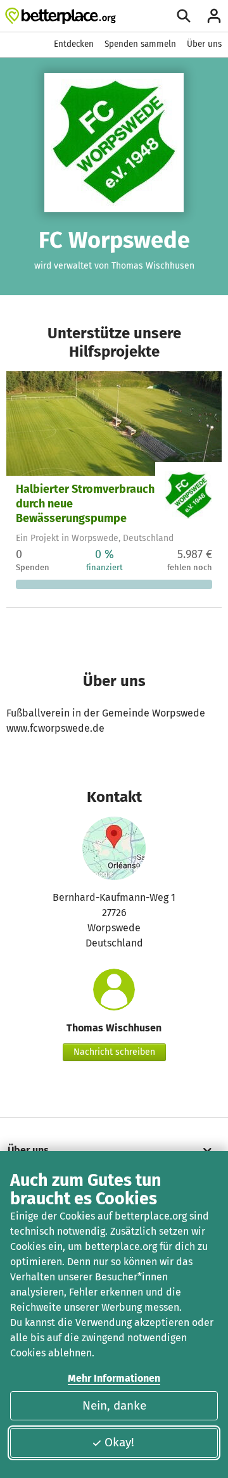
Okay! (119, 1442)
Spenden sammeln (140, 44)
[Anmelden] (214, 15)
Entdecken (74, 44)
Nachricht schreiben (114, 1052)
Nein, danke (114, 1405)
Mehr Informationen (114, 1378)
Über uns (204, 44)
